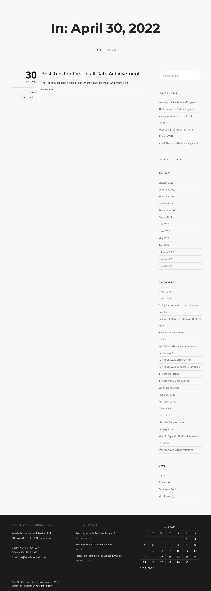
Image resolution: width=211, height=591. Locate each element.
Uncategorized (29, 97)
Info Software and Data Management (178, 143)
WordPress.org (166, 496)
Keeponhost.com (44, 586)
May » (151, 567)
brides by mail (166, 291)
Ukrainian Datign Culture (171, 422)
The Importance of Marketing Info (176, 109)
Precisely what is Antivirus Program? (178, 102)
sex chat (163, 415)
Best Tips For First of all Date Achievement (90, 73)
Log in (162, 475)
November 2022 (167, 196)
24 (195, 556)
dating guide (165, 298)
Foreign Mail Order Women (172, 332)
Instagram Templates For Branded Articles (99, 555)
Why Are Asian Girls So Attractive (176, 450)
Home (98, 49)
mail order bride (167, 394)
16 (186, 550)
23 (186, 556)
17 (195, 550)
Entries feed (165, 482)
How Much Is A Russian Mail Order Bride (179, 367)
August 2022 (165, 217)
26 (152, 562)
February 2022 (166, 252)
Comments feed (167, 489)
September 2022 (167, 210)
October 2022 (166, 203)
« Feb (143, 567)
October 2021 (166, 266)
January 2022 (166, 259)
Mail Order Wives (167, 401)
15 (178, 550)
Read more (47, 89)
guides (162, 339)
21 (169, 556)
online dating (165, 408)
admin (33, 92)
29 (178, 562)
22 (178, 556)
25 (144, 562)
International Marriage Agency (174, 381)
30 (186, 562)
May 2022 (164, 238)
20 (161, 556)
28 (169, 562)
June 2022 (164, 231)
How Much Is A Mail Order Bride (175, 360)
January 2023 (166, 182)
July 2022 (164, 224)
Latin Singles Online (169, 387)
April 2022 (164, 245)
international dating (169, 374)
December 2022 (167, 189)
